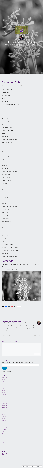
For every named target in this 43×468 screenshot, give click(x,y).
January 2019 (4, 422)
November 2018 (4, 425)
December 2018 (4, 424)
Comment (37, 353)
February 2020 (4, 397)
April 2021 (4, 381)
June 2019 (3, 412)
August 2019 (4, 409)
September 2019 (5, 407)
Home (17, 75)
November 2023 (4, 377)
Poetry (15, 85)
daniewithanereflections (7, 85)
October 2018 (4, 427)
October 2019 (4, 405)
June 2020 (3, 390)
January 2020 (4, 399)
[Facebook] (3, 454)
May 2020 (3, 392)
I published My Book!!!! (36, 336)
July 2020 (3, 388)
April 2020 (4, 394)
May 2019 (3, 414)
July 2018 (3, 433)
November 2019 (4, 403)
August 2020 (4, 386)
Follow (4, 368)
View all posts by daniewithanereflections (14, 330)
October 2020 (4, 383)
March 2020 (4, 396)
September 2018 (5, 429)
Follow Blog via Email (6, 360)
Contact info (24, 75)
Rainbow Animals (6, 336)
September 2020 (5, 384)
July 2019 (3, 411)
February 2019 (4, 420)
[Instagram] (6, 454)
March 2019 (4, 418)
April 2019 (4, 416)
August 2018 (4, 431)
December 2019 (4, 401)
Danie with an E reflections (21, 42)
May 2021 (3, 379)
